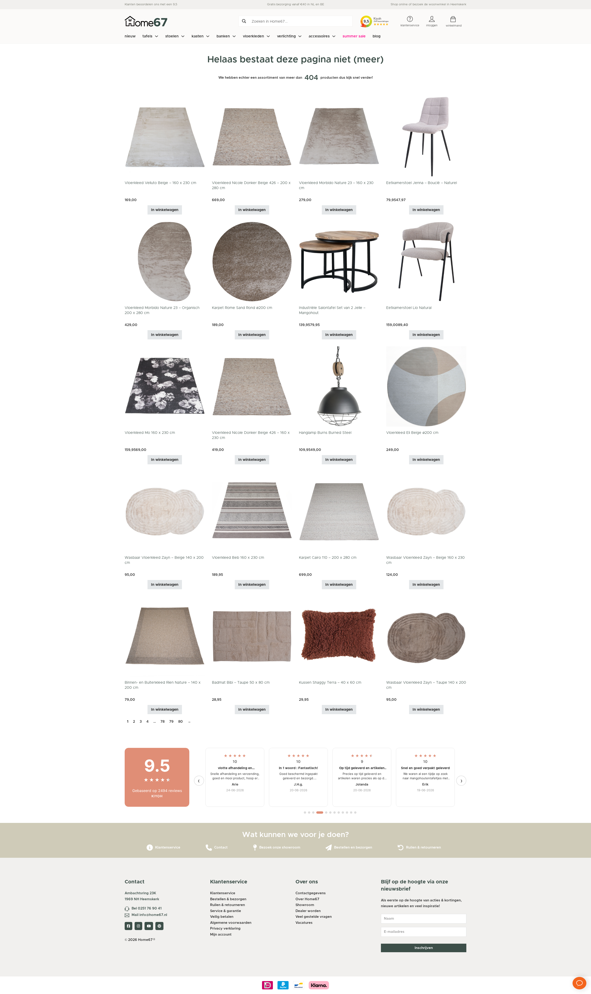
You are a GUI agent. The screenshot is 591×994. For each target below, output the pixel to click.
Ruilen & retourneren (423, 847)
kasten (198, 36)
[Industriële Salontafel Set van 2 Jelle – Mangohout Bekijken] (339, 261)
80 (180, 721)
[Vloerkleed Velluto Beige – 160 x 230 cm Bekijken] (165, 136)
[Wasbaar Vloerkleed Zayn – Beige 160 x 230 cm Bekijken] (426, 511)
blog (376, 36)
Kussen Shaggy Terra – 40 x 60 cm (330, 682)
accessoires (319, 36)
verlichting (286, 36)
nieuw (130, 36)
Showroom (305, 905)
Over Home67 (307, 899)
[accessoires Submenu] (334, 36)
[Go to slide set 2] (309, 812)
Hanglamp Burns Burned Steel (325, 433)
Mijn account (221, 934)
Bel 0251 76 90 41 (147, 908)
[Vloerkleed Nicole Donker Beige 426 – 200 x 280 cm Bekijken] (252, 136)
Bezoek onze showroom (279, 847)
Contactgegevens (311, 893)
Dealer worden (308, 911)
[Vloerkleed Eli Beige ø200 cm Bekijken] (426, 386)
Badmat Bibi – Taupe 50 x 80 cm (241, 682)
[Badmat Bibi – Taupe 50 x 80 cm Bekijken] (252, 636)
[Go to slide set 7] (334, 812)
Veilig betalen (221, 916)
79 (171, 721)
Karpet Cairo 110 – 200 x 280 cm (327, 557)
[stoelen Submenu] (183, 36)
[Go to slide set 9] (343, 812)
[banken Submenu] (234, 36)
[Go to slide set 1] (305, 812)
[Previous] (199, 781)
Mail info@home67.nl (149, 915)
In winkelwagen (164, 210)
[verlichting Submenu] (300, 36)
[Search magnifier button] (244, 21)
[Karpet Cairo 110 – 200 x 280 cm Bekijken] (339, 511)
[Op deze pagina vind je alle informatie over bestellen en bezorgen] (329, 848)
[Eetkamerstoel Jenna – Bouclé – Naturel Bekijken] (426, 136)
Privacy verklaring (225, 928)
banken (223, 36)
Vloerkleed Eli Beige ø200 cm (412, 433)
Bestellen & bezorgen (228, 899)
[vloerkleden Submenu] (268, 36)
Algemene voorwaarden (230, 923)
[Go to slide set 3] (313, 812)
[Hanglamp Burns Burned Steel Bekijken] (339, 386)
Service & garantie (225, 911)
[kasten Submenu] (208, 36)
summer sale (354, 36)
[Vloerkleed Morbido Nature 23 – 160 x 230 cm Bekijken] (339, 136)
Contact (221, 847)
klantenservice (410, 25)
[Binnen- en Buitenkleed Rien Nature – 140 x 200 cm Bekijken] (165, 636)
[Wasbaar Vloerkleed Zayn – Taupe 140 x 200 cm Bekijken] (426, 636)
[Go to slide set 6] (330, 812)
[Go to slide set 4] (319, 812)
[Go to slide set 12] (355, 812)
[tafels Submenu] (156, 36)
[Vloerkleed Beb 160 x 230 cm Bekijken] (252, 511)
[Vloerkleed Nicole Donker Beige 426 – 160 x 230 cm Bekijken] (252, 386)
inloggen (431, 25)
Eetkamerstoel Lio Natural (408, 308)
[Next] (461, 781)
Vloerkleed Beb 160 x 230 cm (238, 557)
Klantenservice (167, 847)
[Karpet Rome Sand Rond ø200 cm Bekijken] (252, 261)
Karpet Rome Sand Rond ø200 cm (242, 308)
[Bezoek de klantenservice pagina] (150, 848)
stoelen (172, 36)
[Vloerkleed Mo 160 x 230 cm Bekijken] (165, 386)
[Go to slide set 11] (351, 812)
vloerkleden (253, 36)
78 (162, 721)
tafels (147, 36)
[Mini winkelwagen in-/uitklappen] (456, 19)
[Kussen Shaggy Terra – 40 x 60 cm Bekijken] (339, 636)
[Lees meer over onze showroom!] (255, 848)
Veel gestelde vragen (314, 916)
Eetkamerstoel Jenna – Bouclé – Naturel (421, 183)
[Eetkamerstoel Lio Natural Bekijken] (426, 261)
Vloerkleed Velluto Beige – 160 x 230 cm (160, 183)
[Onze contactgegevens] (209, 848)
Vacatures (304, 923)
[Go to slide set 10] (347, 812)
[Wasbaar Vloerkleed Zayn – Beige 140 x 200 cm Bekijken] (165, 511)
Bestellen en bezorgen (353, 847)
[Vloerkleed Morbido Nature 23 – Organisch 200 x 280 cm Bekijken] (165, 261)
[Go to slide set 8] (339, 812)
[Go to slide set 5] (326, 812)
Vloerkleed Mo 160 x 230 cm (150, 433)
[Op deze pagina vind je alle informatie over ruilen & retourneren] (401, 848)
